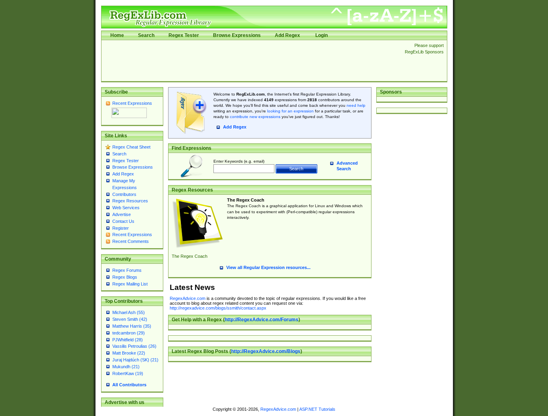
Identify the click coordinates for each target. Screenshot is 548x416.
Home (117, 35)
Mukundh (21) (126, 366)
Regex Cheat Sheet (131, 147)
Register (120, 228)
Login (321, 35)
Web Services (126, 207)
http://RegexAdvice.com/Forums (261, 319)
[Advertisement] (251, 61)
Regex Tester (183, 35)
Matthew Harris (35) (131, 326)
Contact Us (123, 221)
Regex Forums (127, 270)
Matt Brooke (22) (128, 353)
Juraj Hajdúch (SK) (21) (135, 359)
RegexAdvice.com (187, 298)
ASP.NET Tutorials (317, 409)
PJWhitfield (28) (127, 339)
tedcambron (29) (128, 332)
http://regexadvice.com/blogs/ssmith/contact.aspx (218, 308)
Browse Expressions (237, 35)
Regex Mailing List (130, 283)
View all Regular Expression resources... (268, 267)
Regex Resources (130, 200)
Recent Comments (130, 241)
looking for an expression (290, 111)
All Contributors (129, 384)
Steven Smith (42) (129, 319)
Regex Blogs (124, 277)
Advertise (121, 214)
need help (356, 105)
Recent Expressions (132, 103)
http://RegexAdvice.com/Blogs (265, 351)
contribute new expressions (255, 116)
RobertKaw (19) (127, 373)
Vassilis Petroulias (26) (134, 346)
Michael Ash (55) (128, 312)
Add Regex (287, 35)
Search (146, 35)
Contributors (124, 194)
